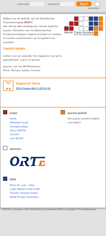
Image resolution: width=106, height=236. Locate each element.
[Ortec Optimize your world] (27, 161)
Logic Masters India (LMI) (25, 189)
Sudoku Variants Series (24, 192)
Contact (14, 134)
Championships (19, 126)
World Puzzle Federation (24, 197)
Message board (19, 122)
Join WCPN (16, 138)
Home (13, 118)
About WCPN (17, 130)
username (23, 4)
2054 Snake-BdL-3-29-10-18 (33, 88)
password (53, 4)
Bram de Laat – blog (22, 185)
